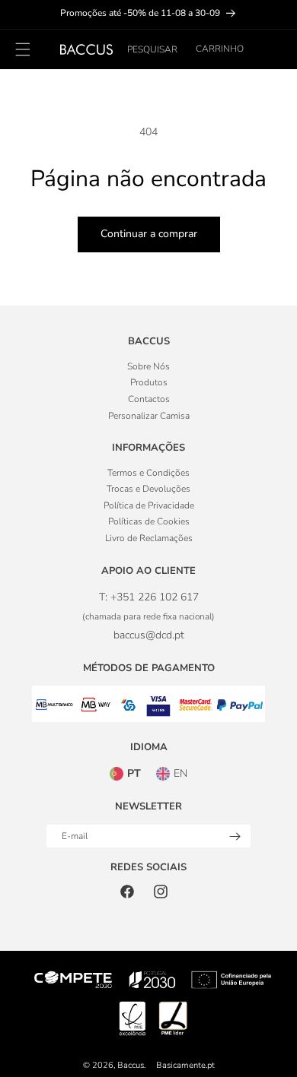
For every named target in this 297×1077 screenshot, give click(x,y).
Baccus (130, 1065)
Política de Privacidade (149, 505)
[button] (152, 49)
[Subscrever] (234, 836)
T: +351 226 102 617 (149, 597)
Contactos (149, 399)
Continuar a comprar (149, 233)
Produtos (149, 382)
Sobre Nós (148, 366)
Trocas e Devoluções (148, 489)
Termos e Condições (148, 473)
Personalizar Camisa (149, 416)
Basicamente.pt (185, 1065)
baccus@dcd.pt (148, 635)
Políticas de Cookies (149, 521)
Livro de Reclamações (149, 538)
